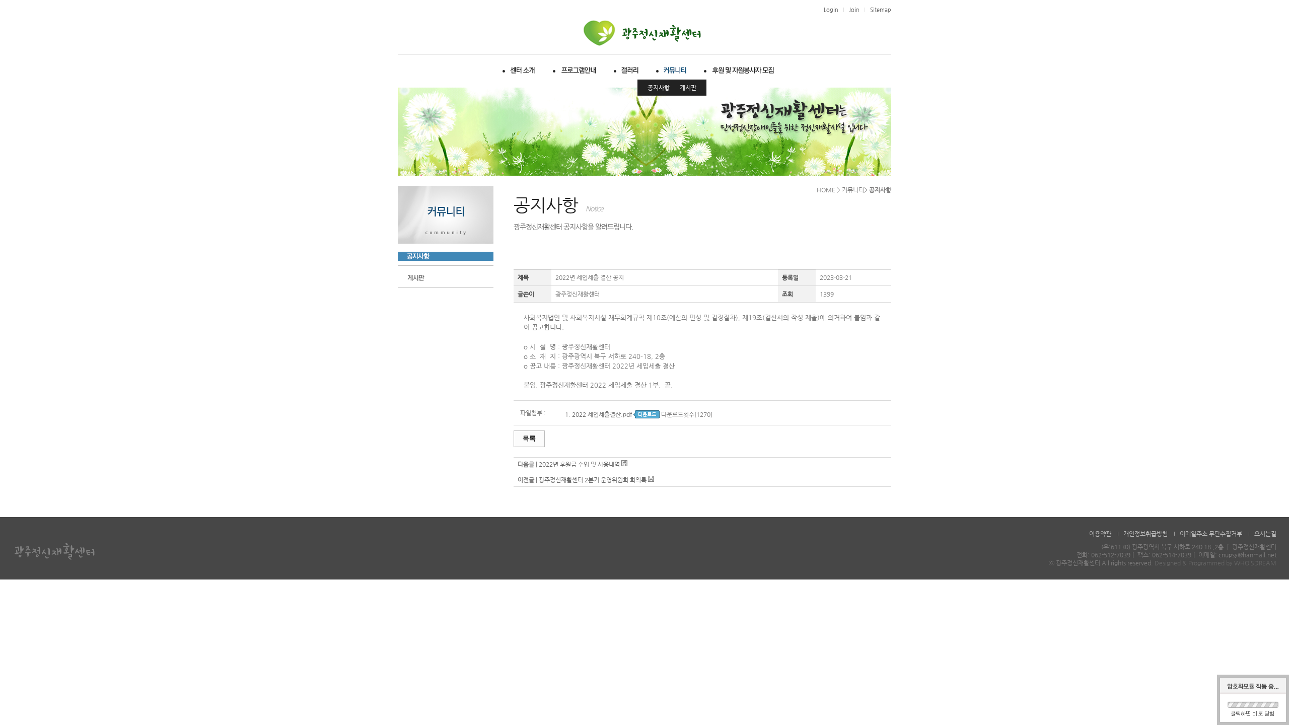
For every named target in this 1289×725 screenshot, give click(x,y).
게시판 (688, 87)
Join (854, 10)
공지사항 (659, 87)
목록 (529, 438)
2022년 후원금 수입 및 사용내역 (579, 464)
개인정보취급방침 (1145, 533)
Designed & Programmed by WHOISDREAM (1215, 562)
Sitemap (880, 10)
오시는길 (1265, 533)
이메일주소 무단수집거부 (1211, 533)
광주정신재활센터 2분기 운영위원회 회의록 (593, 479)
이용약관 (1100, 533)
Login (831, 10)
